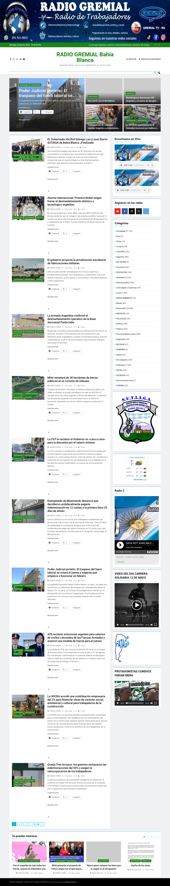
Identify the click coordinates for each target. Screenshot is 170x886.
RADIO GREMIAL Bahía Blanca (85, 57)
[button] (137, 605)
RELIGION (120, 344)
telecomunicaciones (124, 380)
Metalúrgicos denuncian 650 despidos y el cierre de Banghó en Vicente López (141, 101)
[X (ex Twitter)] (139, 211)
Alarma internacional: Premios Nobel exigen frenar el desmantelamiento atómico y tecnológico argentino (74, 201)
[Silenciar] (151, 625)
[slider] (134, 624)
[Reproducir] (118, 625)
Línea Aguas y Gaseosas (126, 288)
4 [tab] (154, 836)
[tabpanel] (29, 857)
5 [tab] (157, 836)
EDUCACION (121, 272)
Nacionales (28, 88)
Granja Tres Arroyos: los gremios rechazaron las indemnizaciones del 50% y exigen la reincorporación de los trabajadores (76, 768)
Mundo (119, 303)
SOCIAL (119, 370)
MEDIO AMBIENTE (124, 298)
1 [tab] (144, 836)
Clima (118, 241)
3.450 (36, 824)
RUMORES (120, 349)
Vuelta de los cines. (141, 865)
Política (40, 217)
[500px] (146, 211)
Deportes (120, 257)
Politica (17, 159)
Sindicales (18, 459)
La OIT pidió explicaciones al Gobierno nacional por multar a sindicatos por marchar (141, 128)
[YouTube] (118, 211)
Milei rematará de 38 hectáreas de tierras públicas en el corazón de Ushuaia (117, 45)
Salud (118, 355)
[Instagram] (132, 211)
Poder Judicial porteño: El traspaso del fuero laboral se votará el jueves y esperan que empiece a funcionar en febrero (74, 573)
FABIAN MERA (55, 147)
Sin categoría (121, 360)
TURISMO (120, 385)
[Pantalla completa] (155, 625)
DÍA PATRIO (121, 262)
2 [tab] (147, 836)
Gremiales (131, 93)
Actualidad (17, 88)
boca (118, 236)
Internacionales (31, 394)
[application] (137, 605)
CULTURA (120, 252)
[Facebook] (125, 211)
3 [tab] (150, 836)
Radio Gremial (97, 873)
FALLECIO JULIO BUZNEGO (101, 101)
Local (27, 155)
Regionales (121, 339)
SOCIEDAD (17, 335)
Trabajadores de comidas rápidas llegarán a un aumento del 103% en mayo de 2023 (103, 128)
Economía (120, 267)
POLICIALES (121, 319)
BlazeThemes (70, 882)
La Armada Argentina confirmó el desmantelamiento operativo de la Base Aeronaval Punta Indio (71, 319)
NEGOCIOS (120, 313)
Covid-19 (120, 246)
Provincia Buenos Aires (32, 159)
